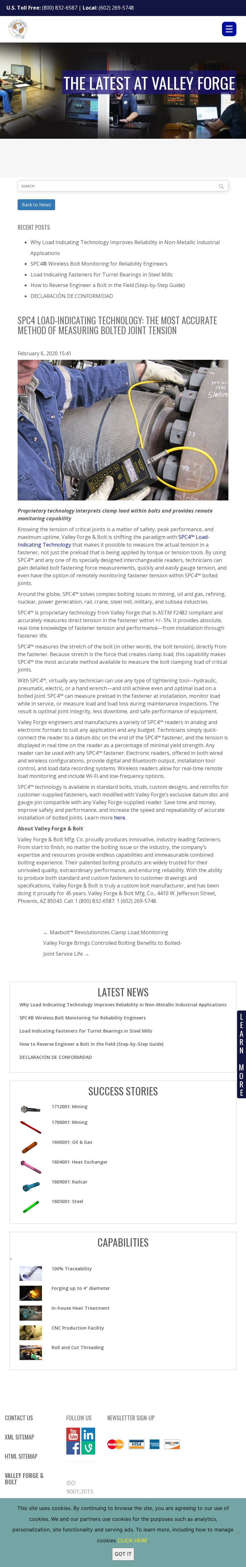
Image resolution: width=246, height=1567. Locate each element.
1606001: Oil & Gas (72, 1142)
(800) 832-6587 (59, 7)
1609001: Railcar (69, 1182)
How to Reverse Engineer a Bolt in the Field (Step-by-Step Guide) (107, 285)
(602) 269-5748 (116, 7)
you (70, 1434)
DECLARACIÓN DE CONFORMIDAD (71, 296)
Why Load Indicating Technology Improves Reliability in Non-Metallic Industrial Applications (123, 1005)
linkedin (88, 1434)
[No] (238, 1533)
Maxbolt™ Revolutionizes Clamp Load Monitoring (109, 932)
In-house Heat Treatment (81, 1308)
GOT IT (123, 1554)
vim (85, 1447)
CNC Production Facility (78, 1328)
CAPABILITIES (123, 1241)
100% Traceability (72, 1269)
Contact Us (19, 1418)
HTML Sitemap (21, 1456)
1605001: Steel (67, 1201)
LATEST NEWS (123, 991)
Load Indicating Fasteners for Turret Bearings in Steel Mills (101, 274)
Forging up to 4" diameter (81, 1288)
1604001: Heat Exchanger (80, 1162)
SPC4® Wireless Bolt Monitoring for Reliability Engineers (99, 263)
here (119, 817)
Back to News (36, 205)
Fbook (73, 1447)
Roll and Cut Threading (78, 1347)
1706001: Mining (69, 1122)
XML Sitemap (19, 1437)
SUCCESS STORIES (123, 1090)
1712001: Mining (69, 1106)
